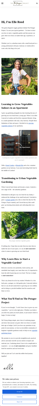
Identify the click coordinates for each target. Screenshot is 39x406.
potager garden (10, 200)
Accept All (19, 391)
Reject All (19, 402)
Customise (19, 396)
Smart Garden (10, 165)
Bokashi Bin (19, 165)
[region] (19, 391)
